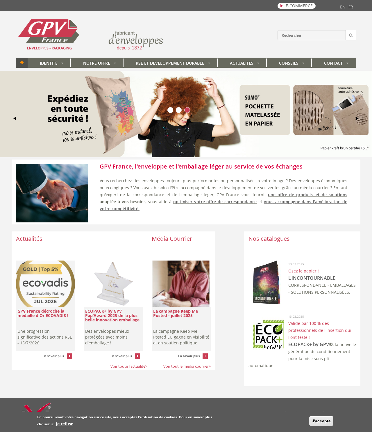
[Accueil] (90, 49)
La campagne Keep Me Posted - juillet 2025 (175, 313)
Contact (336, 64)
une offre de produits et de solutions (307, 194)
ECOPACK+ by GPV (308, 344)
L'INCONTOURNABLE (311, 278)
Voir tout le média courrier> (187, 366)
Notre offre (99, 64)
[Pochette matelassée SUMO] (186, 155)
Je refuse (64, 423)
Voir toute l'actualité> (128, 366)
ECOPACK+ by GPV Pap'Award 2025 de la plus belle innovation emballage (112, 315)
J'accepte (321, 421)
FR (350, 7)
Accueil (22, 63)
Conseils (291, 64)
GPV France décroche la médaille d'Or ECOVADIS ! (42, 313)
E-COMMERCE (299, 5)
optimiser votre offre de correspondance (215, 201)
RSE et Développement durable (173, 64)
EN (343, 7)
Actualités (244, 64)
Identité (51, 64)
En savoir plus (53, 356)
